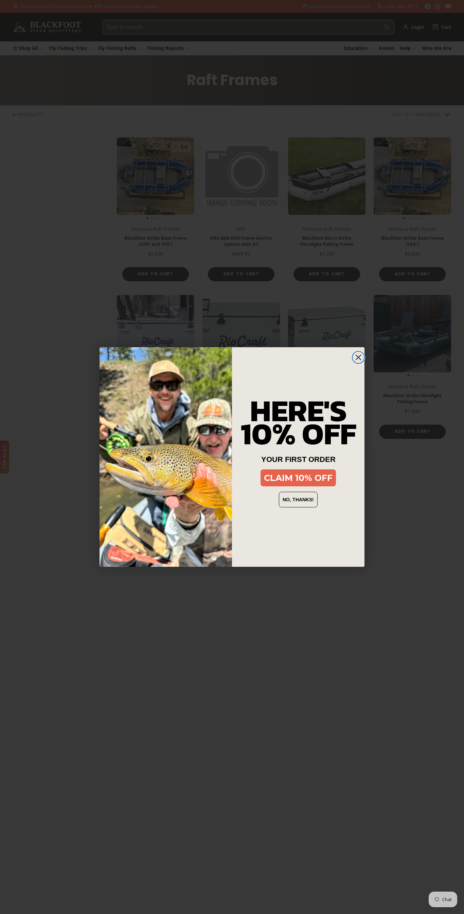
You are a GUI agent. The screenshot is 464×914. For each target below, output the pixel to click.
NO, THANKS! (298, 499)
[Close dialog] (358, 357)
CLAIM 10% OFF (298, 478)
